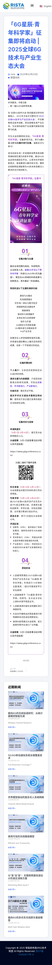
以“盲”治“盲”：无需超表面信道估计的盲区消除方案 (25, 877)
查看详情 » (12, 727)
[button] (32, 5)
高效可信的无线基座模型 (21, 836)
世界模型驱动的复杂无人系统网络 (26, 797)
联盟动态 (15, 77)
